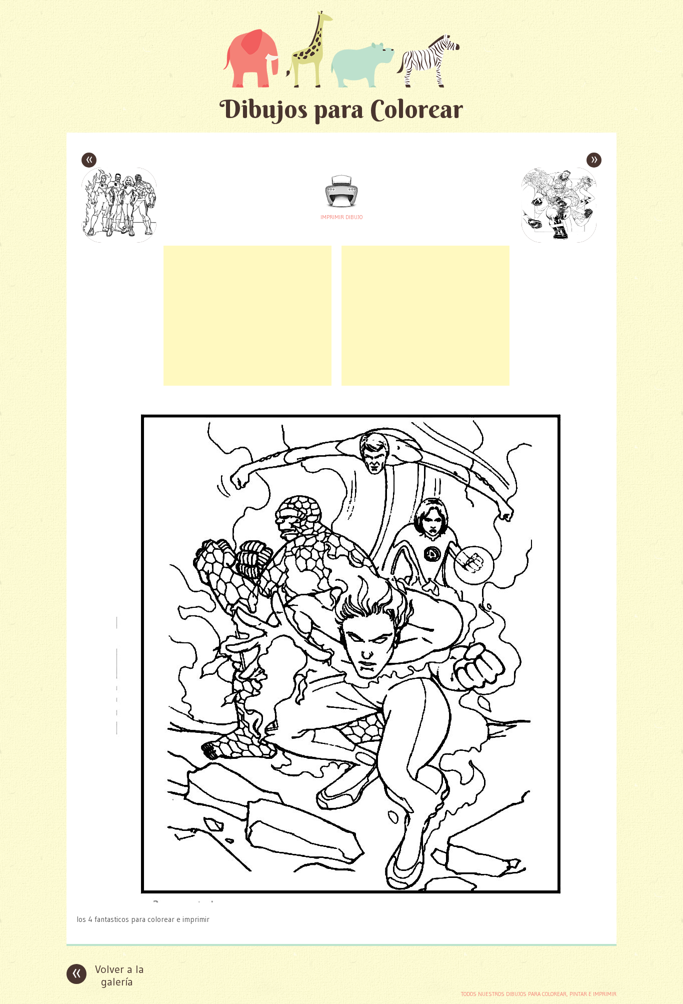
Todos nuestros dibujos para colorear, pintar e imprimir (538, 993)
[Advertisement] (248, 316)
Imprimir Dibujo (341, 217)
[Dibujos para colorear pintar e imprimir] (341, 49)
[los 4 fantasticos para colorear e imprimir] (341, 899)
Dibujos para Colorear (342, 109)
